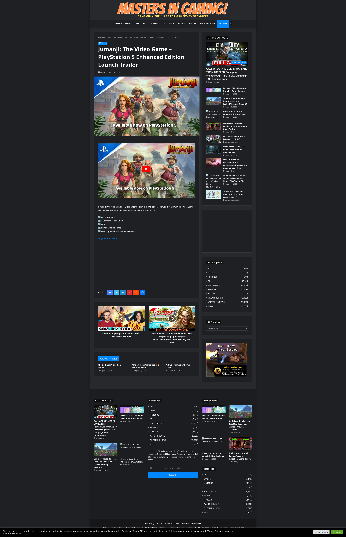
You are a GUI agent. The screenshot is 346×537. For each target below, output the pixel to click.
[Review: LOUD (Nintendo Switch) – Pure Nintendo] (213, 89)
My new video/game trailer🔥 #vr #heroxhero (145, 366)
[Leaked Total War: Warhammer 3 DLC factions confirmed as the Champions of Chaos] (213, 162)
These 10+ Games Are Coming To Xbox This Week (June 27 (233, 194)
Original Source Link (107, 238)
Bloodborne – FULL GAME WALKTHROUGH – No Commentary (235, 149)
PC (164, 24)
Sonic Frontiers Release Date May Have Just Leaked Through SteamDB (235, 101)
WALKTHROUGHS (207, 24)
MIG (127, 24)
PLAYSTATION (140, 24)
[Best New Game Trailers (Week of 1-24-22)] (213, 139)
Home (117, 24)
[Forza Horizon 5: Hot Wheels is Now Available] (213, 115)
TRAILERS (223, 24)
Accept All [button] (336, 532)
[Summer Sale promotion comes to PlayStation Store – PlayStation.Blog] (213, 181)
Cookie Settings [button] (321, 532)
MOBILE (181, 24)
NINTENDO (154, 24)
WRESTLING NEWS (216, 302)
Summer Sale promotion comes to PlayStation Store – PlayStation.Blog (234, 178)
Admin (102, 72)
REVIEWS (192, 24)
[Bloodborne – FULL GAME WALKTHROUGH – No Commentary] (213, 149)
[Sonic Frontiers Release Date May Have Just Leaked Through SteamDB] (213, 101)
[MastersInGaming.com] (173, 9)
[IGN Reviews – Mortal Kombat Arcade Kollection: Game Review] (213, 126)
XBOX (171, 24)
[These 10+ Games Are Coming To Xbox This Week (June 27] (213, 194)
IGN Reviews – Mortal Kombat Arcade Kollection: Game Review (235, 126)
